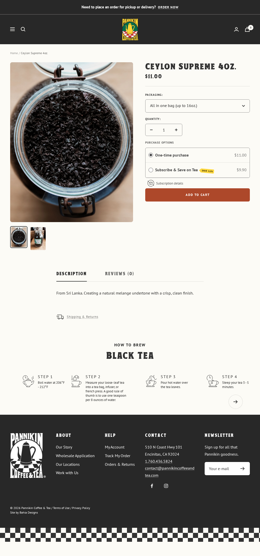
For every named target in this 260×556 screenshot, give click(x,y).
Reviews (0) (119, 274)
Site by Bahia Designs (24, 512)
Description (71, 274)
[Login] (236, 29)
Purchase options (159, 142)
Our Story (64, 447)
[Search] (23, 29)
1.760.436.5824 (158, 461)
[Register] (242, 468)
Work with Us (67, 472)
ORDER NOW (168, 7)
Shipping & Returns (82, 317)
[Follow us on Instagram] (166, 486)
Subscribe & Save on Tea (184, 170)
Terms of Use (61, 508)
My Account (114, 447)
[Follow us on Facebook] (152, 486)
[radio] (151, 155)
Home (14, 53)
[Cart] (247, 29)
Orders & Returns (120, 464)
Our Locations (68, 464)
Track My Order (117, 455)
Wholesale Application (75, 455)
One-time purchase (172, 155)
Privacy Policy (81, 508)
